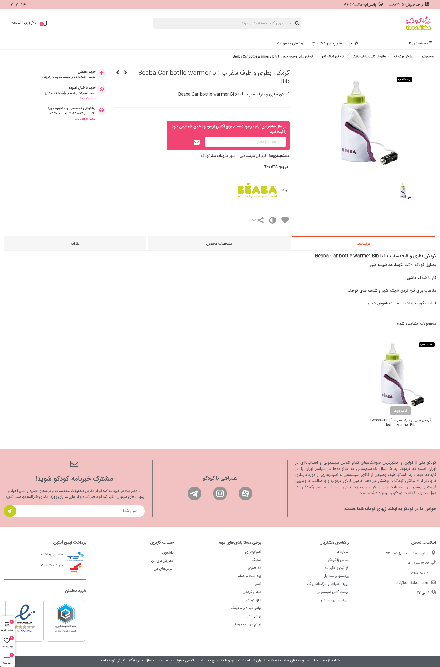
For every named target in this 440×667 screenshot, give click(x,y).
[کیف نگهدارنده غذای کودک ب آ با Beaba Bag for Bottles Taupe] (125, 73)
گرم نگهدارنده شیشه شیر (390, 265)
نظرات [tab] (75, 244)
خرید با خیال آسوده (82, 88)
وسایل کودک (425, 265)
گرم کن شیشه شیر (253, 156)
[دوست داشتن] (285, 221)
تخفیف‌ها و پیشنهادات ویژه (332, 43)
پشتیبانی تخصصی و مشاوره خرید (71, 108)
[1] (10, 511)
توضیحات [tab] (363, 244)
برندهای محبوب (292, 43)
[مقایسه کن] (272, 221)
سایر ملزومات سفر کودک (218, 156)
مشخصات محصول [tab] (219, 244)
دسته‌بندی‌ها (418, 43)
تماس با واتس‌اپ (85, 118)
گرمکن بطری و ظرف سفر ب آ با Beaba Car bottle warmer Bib (400, 423)
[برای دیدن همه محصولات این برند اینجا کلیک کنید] (238, 190)
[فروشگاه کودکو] (418, 23)
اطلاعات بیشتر (86, 98)
